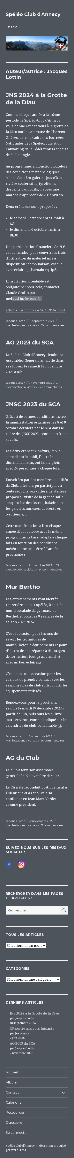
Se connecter (17, 1133)
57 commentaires (50, 387)
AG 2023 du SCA (30, 342)
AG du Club (22, 757)
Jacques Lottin (15, 320)
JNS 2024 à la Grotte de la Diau (34, 1013)
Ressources (15, 1112)
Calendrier (14, 1102)
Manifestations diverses (21, 325)
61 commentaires (51, 825)
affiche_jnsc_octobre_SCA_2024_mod (35, 310)
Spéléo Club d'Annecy (33, 14)
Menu (12, 26)
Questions (14, 1123)
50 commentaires (52, 325)
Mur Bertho (23, 586)
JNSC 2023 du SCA (33, 404)
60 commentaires (52, 740)
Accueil (12, 1072)
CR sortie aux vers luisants (32, 1028)
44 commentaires (50, 569)
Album (11, 1082)
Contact (12, 1092)
